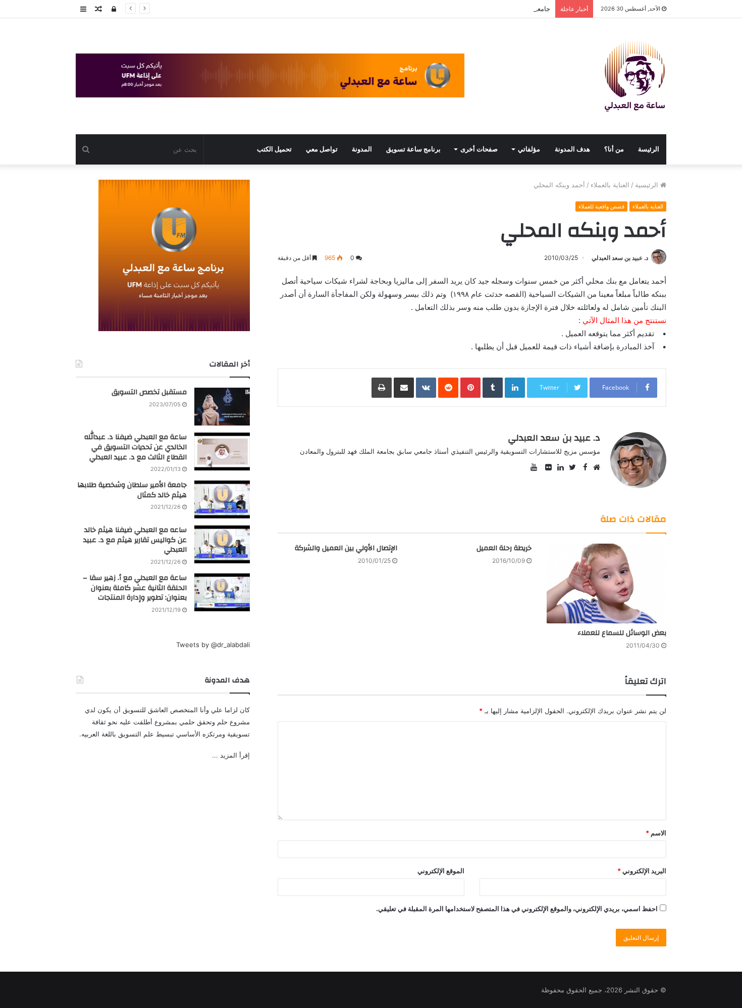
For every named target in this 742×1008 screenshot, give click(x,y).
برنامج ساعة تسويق (413, 149)
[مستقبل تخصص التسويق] (222, 407)
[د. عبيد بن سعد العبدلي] (634, 76)
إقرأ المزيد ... (231, 755)
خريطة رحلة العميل (504, 548)
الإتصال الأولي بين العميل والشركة (346, 548)
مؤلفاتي (529, 149)
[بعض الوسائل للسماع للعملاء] (606, 583)
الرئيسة (648, 149)
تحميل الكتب (274, 149)
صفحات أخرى (479, 149)
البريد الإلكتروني (641, 871)
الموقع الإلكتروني (440, 871)
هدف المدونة (572, 149)
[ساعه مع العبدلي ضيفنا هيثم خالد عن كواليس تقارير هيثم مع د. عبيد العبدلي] (222, 544)
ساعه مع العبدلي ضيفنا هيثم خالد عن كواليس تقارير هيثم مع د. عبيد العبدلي (135, 539)
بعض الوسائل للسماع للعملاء (621, 633)
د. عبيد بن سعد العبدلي (620, 257)
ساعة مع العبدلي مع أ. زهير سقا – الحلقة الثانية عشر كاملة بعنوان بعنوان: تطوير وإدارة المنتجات (135, 587)
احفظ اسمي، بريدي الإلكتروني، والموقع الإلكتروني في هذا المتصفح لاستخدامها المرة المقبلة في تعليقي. (517, 909)
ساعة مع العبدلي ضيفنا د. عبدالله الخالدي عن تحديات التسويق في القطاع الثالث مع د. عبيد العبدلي (135, 447)
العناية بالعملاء (610, 185)
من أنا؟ (614, 149)
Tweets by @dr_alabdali (213, 645)
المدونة (362, 149)
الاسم (656, 833)
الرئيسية (647, 185)
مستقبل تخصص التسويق (149, 392)
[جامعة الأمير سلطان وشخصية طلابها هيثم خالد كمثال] (222, 499)
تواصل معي (322, 149)
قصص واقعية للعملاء (601, 206)
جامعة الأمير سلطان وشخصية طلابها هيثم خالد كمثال (478, 9)
